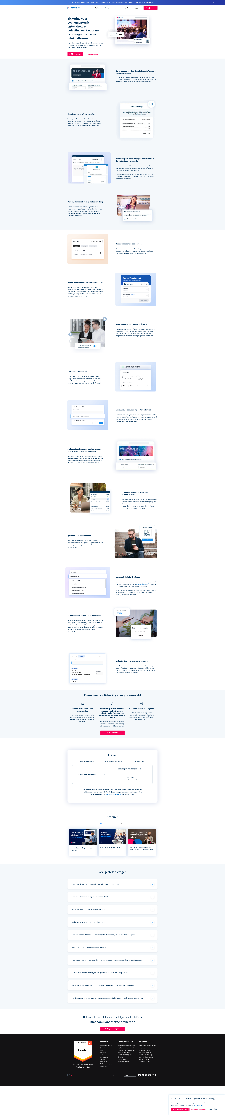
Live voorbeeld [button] (93, 54)
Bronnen (116, 8)
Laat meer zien (198, 1105)
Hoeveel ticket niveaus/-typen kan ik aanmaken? (90, 897)
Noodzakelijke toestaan (198, 1109)
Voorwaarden (104, 1057)
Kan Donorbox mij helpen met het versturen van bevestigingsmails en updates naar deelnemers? (107, 998)
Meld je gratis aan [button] (75, 54)
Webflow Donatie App (146, 1057)
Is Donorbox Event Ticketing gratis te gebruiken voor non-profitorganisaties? (100, 973)
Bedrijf (125, 8)
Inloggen (136, 8)
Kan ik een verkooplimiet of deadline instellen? (89, 909)
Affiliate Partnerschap (107, 1064)
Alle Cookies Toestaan (180, 1109)
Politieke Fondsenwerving (126, 1045)
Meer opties (213, 1109)
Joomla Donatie (144, 1059)
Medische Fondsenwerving (126, 1048)
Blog (101, 824)
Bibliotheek (103, 1066)
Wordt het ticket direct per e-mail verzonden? (89, 947)
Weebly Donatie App (145, 1055)
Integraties (143, 1042)
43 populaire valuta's (142, 584)
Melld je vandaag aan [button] (112, 1029)
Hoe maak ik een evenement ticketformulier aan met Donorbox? (96, 884)
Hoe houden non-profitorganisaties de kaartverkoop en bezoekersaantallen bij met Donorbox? (107, 960)
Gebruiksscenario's (125, 1042)
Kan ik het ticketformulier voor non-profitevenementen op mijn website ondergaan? (103, 985)
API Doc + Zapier (144, 1061)
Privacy (102, 1059)
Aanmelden (149, 2)
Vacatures (103, 1052)
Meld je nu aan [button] (150, 8)
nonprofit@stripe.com (113, 794)
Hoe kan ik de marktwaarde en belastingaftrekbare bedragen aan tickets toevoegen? (103, 935)
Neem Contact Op (106, 1045)
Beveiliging (103, 1061)
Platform (98, 8)
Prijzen (107, 8)
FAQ (101, 1055)
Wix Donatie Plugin (145, 1052)
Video (123, 824)
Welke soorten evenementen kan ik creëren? (88, 922)
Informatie (104, 1042)
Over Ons (103, 1048)
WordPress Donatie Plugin (147, 1045)
